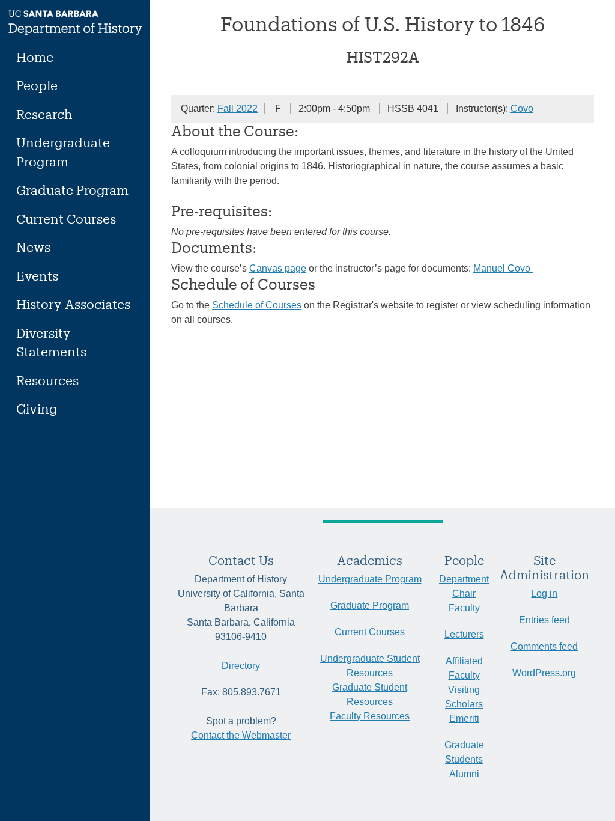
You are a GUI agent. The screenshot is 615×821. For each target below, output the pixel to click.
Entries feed (544, 620)
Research (44, 113)
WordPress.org (544, 673)
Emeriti (464, 718)
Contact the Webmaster (241, 735)
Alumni (464, 774)
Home (34, 56)
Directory (241, 666)
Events (37, 275)
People (37, 85)
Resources (47, 380)
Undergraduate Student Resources (370, 665)
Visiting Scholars (464, 697)
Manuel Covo (503, 268)
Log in (544, 593)
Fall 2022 (237, 108)
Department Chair (464, 586)
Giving (36, 408)
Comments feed (544, 646)
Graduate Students (464, 752)
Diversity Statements (51, 342)
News (33, 246)
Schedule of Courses (256, 305)
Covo (521, 108)
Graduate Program (72, 189)
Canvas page (277, 268)
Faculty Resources (370, 716)
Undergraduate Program (63, 152)
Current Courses (66, 218)
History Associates (73, 303)
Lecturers (464, 634)
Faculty (464, 608)
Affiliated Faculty (464, 668)
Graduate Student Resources (369, 694)
